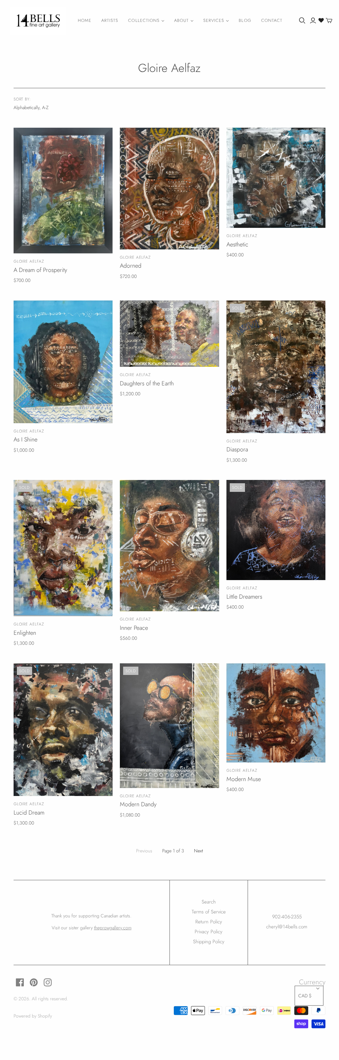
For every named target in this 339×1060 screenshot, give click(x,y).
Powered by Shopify (33, 1016)
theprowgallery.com (112, 927)
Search (209, 901)
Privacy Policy (208, 931)
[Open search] (302, 20)
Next (198, 850)
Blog (245, 20)
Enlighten (25, 633)
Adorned (130, 265)
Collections (143, 20)
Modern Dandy (138, 804)
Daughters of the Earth (147, 383)
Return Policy (208, 921)
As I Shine (25, 439)
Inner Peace (134, 628)
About (181, 20)
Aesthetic (237, 244)
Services (213, 20)
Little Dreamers (244, 596)
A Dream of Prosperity (40, 270)
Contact (271, 20)
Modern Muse (243, 779)
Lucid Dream (29, 812)
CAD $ (305, 995)
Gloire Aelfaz (29, 261)
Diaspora (237, 449)
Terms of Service (209, 911)
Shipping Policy (208, 941)
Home (84, 20)
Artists (109, 20)
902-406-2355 (287, 916)
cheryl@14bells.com (286, 926)
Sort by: (22, 99)
